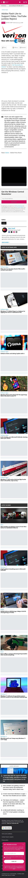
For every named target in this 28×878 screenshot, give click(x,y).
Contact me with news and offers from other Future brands (14, 857)
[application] (14, 175)
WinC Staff (9, 22)
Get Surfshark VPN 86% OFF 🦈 (16, 5)
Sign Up (14, 861)
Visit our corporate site (12, 823)
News (3, 22)
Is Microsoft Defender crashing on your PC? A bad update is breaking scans (13, 812)
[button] (26, 2)
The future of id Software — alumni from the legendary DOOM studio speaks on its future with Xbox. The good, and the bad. (14, 802)
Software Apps (5, 9)
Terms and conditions (7, 833)
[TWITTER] (12, 232)
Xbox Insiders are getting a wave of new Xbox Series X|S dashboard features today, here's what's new (14, 787)
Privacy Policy (19, 866)
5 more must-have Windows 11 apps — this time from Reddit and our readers (15, 794)
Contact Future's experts (7, 837)
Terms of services (18, 206)
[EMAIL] (17, 232)
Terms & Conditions (12, 867)
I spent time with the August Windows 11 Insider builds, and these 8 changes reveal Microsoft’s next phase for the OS (15, 778)
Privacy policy (5, 840)
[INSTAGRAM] (14, 232)
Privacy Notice (20, 207)
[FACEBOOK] (9, 232)
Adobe (7, 152)
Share (5, 47)
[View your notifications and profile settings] (19, 2)
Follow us (16, 47)
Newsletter (24, 47)
